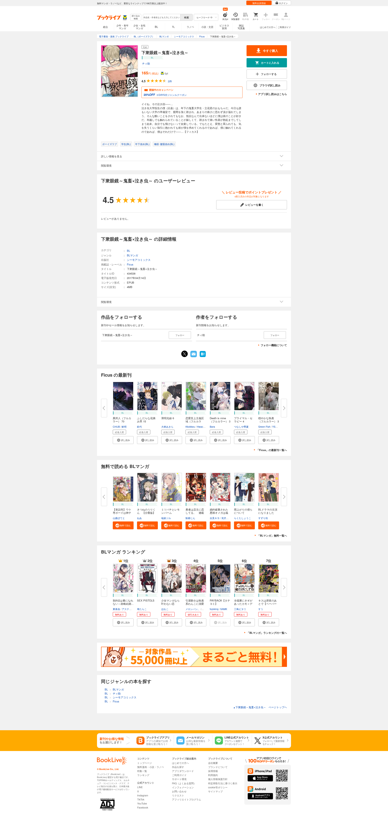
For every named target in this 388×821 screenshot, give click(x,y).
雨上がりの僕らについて (243, 511)
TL (173, 26)
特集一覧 (142, 771)
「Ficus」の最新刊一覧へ (271, 450)
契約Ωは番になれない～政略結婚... (123, 602)
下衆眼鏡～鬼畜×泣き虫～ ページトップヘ (260, 707)
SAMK (223, 609)
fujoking (214, 609)
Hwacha (201, 426)
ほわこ (165, 609)
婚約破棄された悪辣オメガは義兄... (219, 513)
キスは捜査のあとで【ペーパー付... (267, 604)
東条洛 (116, 609)
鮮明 (124, 426)
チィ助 (146, 63)
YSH (274, 426)
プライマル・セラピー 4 (243, 419)
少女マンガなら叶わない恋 (170, 602)
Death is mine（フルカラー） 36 (220, 421)
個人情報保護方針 (218, 779)
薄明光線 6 (167, 418)
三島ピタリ (240, 609)
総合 (105, 26)
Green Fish (264, 426)
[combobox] (161, 17)
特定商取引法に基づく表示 (222, 783)
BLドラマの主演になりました (267, 511)
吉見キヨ (214, 518)
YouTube (142, 803)
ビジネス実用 (224, 27)
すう (260, 609)
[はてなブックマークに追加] (202, 356)
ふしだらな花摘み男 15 (146, 419)
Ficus (130, 264)
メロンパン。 (193, 609)
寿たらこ (142, 609)
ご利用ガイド (284, 27)
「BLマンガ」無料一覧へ (272, 535)
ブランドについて (218, 767)
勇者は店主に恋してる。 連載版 (195, 513)
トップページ (144, 763)
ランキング (143, 775)
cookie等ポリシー (218, 787)
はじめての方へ (267, 27)
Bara (212, 426)
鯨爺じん (190, 518)
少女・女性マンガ (139, 27)
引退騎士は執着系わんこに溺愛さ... (195, 604)
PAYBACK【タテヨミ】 (220, 602)
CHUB (116, 426)
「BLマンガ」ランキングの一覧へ (267, 633)
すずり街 (263, 518)
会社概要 (213, 763)
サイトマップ (215, 791)
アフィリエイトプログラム (186, 799)
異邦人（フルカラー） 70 (122, 419)
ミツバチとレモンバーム (170, 511)
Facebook (142, 807)
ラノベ (190, 26)
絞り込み (136, 17)
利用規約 (213, 775)
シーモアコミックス (139, 260)
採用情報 (213, 771)
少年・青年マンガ (122, 27)
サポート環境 (179, 779)
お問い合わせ (179, 791)
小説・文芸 (207, 26)
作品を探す (178, 767)
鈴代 (139, 426)
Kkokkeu (190, 426)
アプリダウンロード (183, 771)
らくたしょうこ (242, 518)
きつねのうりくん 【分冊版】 (146, 511)
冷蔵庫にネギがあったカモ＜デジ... (243, 604)
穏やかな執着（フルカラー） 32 (268, 421)
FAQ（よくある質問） (184, 783)
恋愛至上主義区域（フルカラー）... (195, 421)
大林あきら (167, 426)
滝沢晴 (225, 518)
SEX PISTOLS (145, 600)
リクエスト (178, 795)
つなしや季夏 (241, 426)
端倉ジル (166, 518)
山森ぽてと (119, 518)
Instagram (142, 795)
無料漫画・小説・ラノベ (150, 767)
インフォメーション (183, 787)
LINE (140, 787)
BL (156, 27)
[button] (123, 440)
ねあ (139, 518)
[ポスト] (184, 354)
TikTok (140, 799)
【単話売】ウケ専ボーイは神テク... (122, 513)
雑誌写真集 (241, 27)
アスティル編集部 (131, 609)
